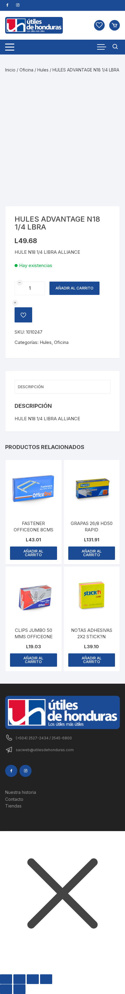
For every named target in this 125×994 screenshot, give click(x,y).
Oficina (26, 69)
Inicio (10, 69)
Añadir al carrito (74, 288)
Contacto (14, 799)
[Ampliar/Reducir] (6, 979)
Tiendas (13, 805)
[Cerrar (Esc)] (46, 979)
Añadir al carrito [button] (33, 553)
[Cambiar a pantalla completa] (19, 979)
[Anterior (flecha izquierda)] (6, 989)
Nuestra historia (20, 792)
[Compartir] (33, 979)
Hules (43, 69)
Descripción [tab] (31, 386)
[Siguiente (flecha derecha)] (19, 989)
